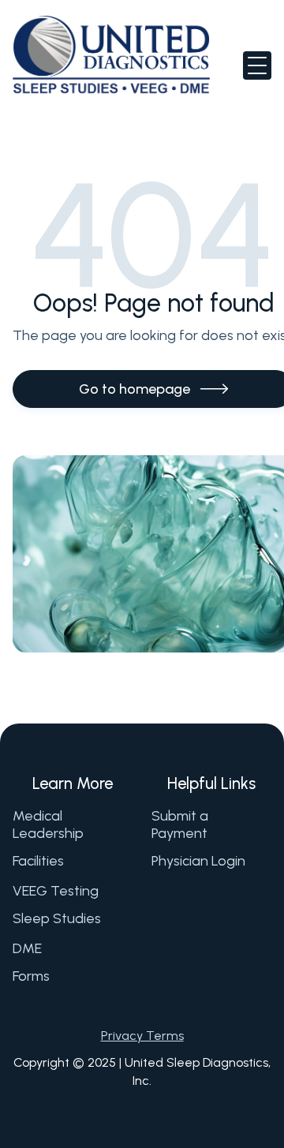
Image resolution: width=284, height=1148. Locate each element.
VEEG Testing (56, 890)
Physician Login (198, 860)
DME (27, 948)
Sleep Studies (57, 918)
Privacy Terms (142, 1035)
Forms (31, 976)
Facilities (38, 860)
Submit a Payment (179, 825)
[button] (257, 65)
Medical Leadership (48, 825)
